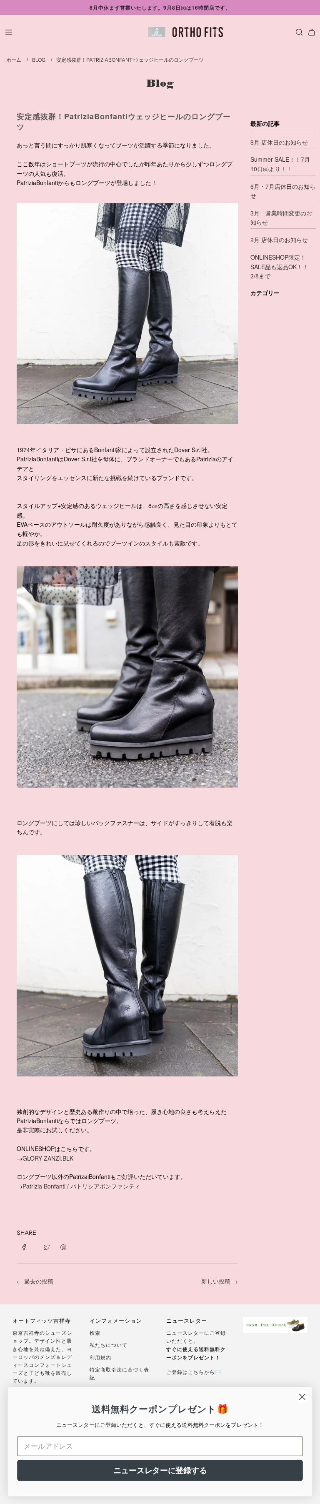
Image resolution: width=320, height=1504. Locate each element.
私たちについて (109, 1344)
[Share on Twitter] (46, 1246)
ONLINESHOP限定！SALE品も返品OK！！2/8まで (279, 266)
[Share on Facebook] (27, 1246)
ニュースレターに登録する (160, 1470)
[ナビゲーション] (9, 32)
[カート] (311, 32)
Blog (160, 83)
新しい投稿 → (219, 1281)
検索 (95, 1332)
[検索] (297, 32)
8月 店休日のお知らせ (279, 142)
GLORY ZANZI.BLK (47, 1158)
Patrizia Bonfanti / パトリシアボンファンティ (81, 1186)
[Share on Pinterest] (63, 1246)
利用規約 (100, 1357)
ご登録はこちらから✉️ (194, 1371)
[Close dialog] (302, 1397)
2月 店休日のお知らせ (279, 239)
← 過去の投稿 (35, 1281)
